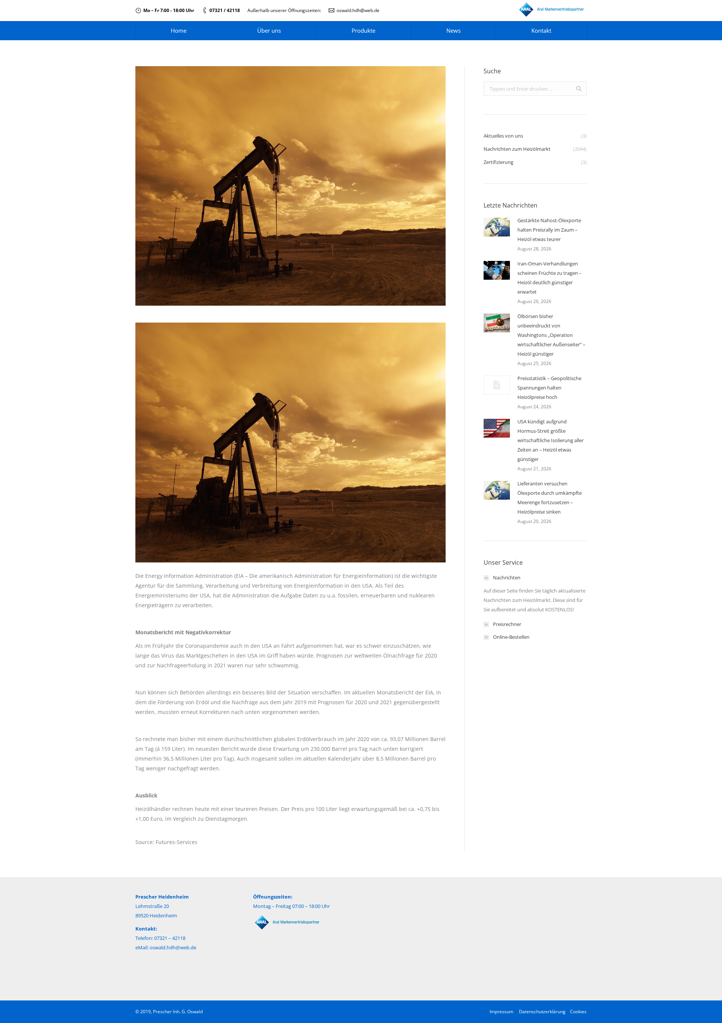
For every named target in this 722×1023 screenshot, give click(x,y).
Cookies (578, 1011)
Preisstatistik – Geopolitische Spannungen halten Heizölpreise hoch (549, 387)
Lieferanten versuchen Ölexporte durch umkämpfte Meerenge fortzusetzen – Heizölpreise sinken (549, 497)
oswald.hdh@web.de (358, 10)
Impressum (501, 1011)
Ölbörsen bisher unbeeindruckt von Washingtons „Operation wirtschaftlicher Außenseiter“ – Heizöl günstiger (551, 335)
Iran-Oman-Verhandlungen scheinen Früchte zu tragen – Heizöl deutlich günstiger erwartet (549, 277)
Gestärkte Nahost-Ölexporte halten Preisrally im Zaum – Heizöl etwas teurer (549, 229)
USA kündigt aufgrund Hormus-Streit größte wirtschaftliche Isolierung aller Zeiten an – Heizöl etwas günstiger (550, 440)
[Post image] (497, 227)
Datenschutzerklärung (542, 1011)
